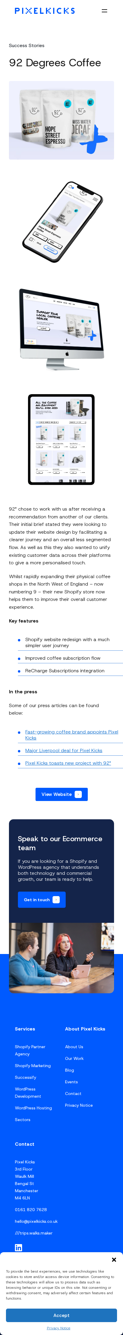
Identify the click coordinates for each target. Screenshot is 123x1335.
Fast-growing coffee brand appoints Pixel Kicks (71, 735)
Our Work (74, 1058)
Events (71, 1081)
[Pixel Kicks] (45, 11)
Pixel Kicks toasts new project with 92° (68, 763)
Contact (73, 1093)
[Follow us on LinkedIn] (18, 1247)
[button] (114, 1260)
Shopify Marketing (33, 1065)
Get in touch (37, 899)
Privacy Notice (58, 1328)
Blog (69, 1070)
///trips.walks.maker (34, 1233)
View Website (56, 794)
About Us (74, 1046)
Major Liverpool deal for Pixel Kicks (63, 750)
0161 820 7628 (31, 1209)
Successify (25, 1077)
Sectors (22, 1119)
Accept (61, 1315)
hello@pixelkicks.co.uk (36, 1221)
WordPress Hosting (33, 1108)
